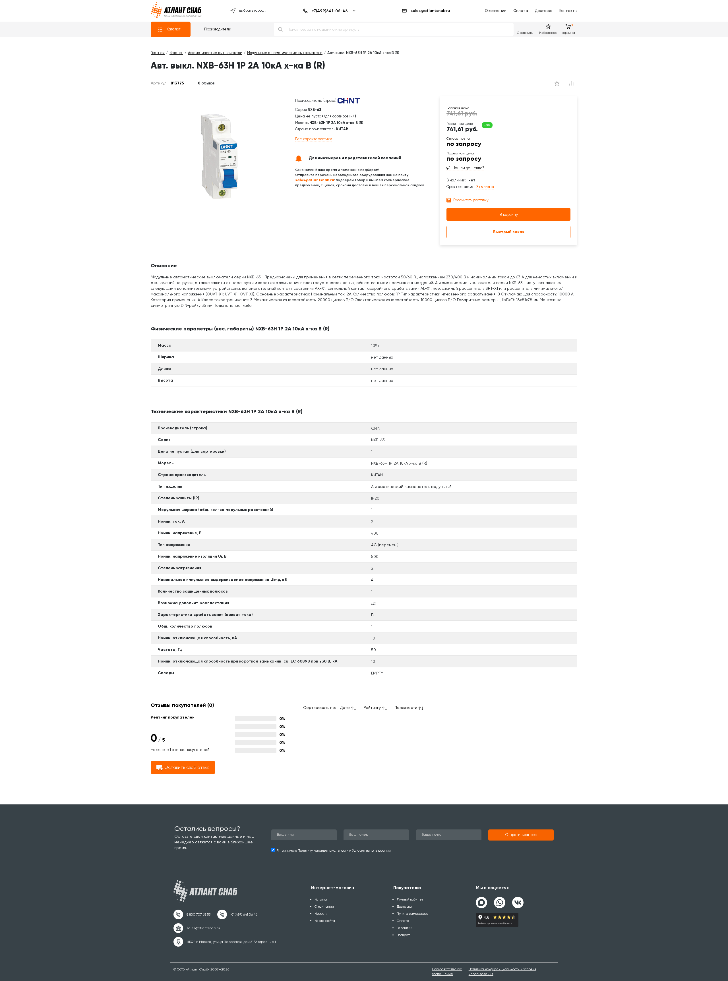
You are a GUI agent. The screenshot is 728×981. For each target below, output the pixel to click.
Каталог (173, 29)
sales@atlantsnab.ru (430, 10)
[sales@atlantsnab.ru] (196, 928)
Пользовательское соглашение (447, 971)
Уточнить (485, 186)
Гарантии (404, 928)
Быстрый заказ (508, 231)
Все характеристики (313, 139)
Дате (345, 707)
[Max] (481, 902)
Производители (217, 29)
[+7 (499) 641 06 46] (237, 914)
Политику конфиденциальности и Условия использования (344, 850)
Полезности (405, 707)
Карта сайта (325, 921)
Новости (321, 914)
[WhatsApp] (499, 900)
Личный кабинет (410, 899)
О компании (495, 11)
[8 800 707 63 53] (191, 914)
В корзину (508, 214)
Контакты (568, 11)
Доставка (544, 11)
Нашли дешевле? (468, 168)
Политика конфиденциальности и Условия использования (502, 971)
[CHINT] (348, 101)
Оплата (520, 11)
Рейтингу (372, 707)
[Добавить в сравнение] (556, 83)
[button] (521, 835)
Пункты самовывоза (413, 914)
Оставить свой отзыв (186, 767)
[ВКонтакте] (518, 900)
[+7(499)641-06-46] (328, 10)
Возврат (403, 935)
